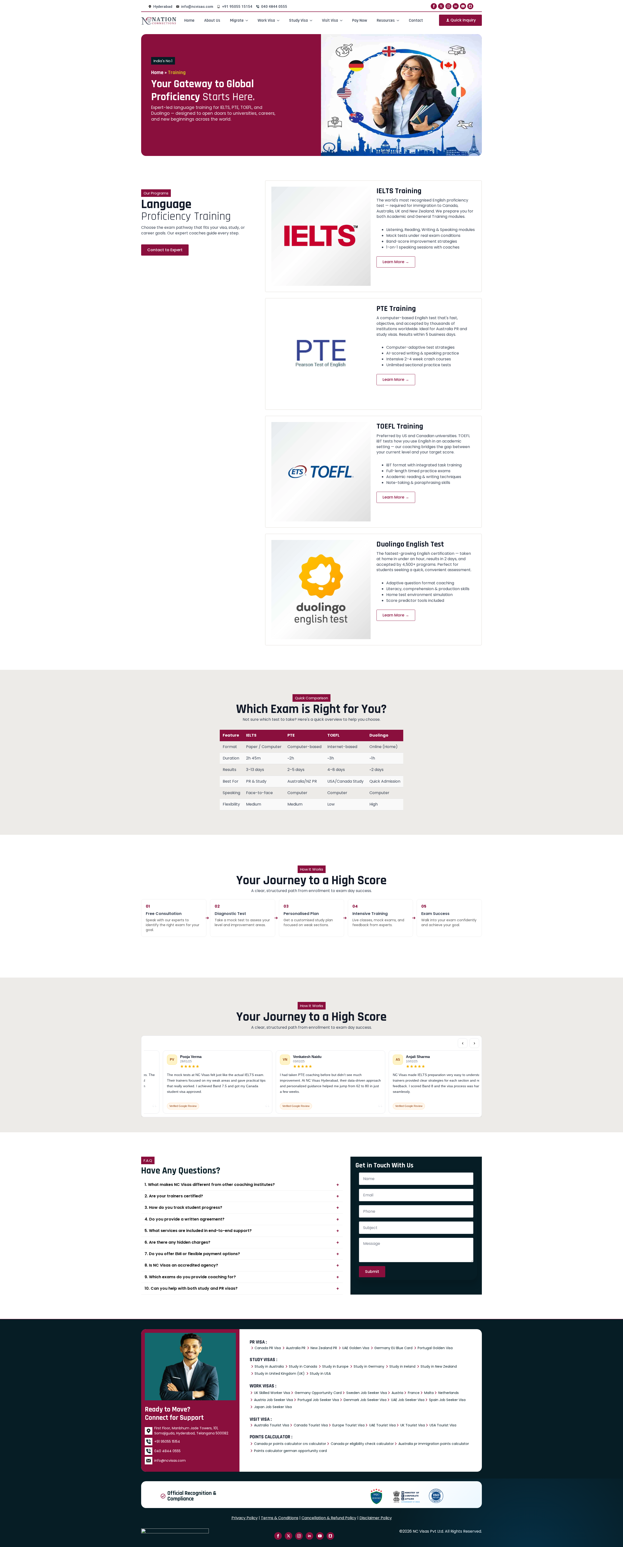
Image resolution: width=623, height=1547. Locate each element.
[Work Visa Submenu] (279, 20)
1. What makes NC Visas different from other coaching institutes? (210, 1184)
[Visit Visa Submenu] (342, 20)
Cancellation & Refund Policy (329, 1518)
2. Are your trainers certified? (174, 1196)
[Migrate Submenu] (248, 20)
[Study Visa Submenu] (312, 20)
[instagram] (448, 6)
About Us (212, 20)
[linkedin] (456, 6)
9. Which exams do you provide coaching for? (190, 1277)
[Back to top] (611, 1535)
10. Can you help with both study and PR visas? (191, 1288)
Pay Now (359, 20)
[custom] (470, 6)
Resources (386, 20)
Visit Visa (330, 20)
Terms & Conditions (279, 1518)
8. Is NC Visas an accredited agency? (181, 1265)
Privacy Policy (244, 1518)
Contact (416, 20)
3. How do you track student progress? (183, 1207)
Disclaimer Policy (375, 1518)
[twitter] (441, 6)
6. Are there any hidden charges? (177, 1242)
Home (189, 20)
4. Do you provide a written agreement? (184, 1219)
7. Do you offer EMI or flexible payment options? (192, 1254)
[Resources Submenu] (399, 20)
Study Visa (298, 20)
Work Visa (266, 20)
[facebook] (434, 6)
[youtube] (463, 6)
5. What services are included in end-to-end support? (198, 1230)
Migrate (237, 20)
